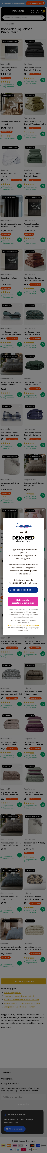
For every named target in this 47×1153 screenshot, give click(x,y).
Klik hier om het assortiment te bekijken (22, 601)
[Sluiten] (39, 523)
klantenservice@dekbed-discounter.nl (23, 625)
